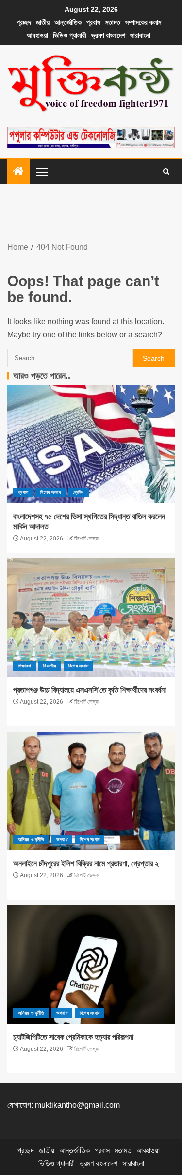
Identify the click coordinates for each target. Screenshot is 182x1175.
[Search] (166, 171)
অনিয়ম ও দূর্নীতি (31, 839)
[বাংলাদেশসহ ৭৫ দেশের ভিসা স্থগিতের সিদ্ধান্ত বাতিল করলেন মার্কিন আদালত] (91, 444)
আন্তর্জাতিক (68, 22)
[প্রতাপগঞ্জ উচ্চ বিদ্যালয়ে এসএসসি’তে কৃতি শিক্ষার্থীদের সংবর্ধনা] (91, 617)
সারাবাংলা (140, 35)
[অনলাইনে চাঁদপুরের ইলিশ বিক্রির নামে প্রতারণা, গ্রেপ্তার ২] (91, 791)
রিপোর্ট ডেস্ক (86, 538)
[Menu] (41, 171)
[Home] (18, 171)
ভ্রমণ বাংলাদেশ (108, 35)
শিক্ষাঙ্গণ (24, 665)
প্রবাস (93, 22)
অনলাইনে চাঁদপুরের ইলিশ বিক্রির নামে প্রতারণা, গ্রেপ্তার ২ (86, 863)
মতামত (112, 22)
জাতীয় (43, 22)
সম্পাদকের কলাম (143, 22)
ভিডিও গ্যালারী (69, 35)
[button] (41, 171)
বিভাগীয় (49, 665)
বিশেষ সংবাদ (50, 492)
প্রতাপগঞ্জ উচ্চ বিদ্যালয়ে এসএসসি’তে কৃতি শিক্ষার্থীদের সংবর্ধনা (89, 690)
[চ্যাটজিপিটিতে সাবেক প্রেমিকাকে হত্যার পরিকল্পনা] (91, 964)
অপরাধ (61, 839)
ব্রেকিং (78, 492)
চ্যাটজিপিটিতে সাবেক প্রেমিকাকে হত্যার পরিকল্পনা (73, 1037)
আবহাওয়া (37, 35)
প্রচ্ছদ (24, 22)
